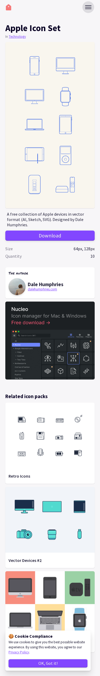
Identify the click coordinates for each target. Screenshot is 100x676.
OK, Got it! (48, 663)
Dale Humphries (45, 284)
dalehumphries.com (42, 289)
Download (50, 235)
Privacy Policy (19, 652)
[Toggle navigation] (88, 7)
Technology (17, 36)
